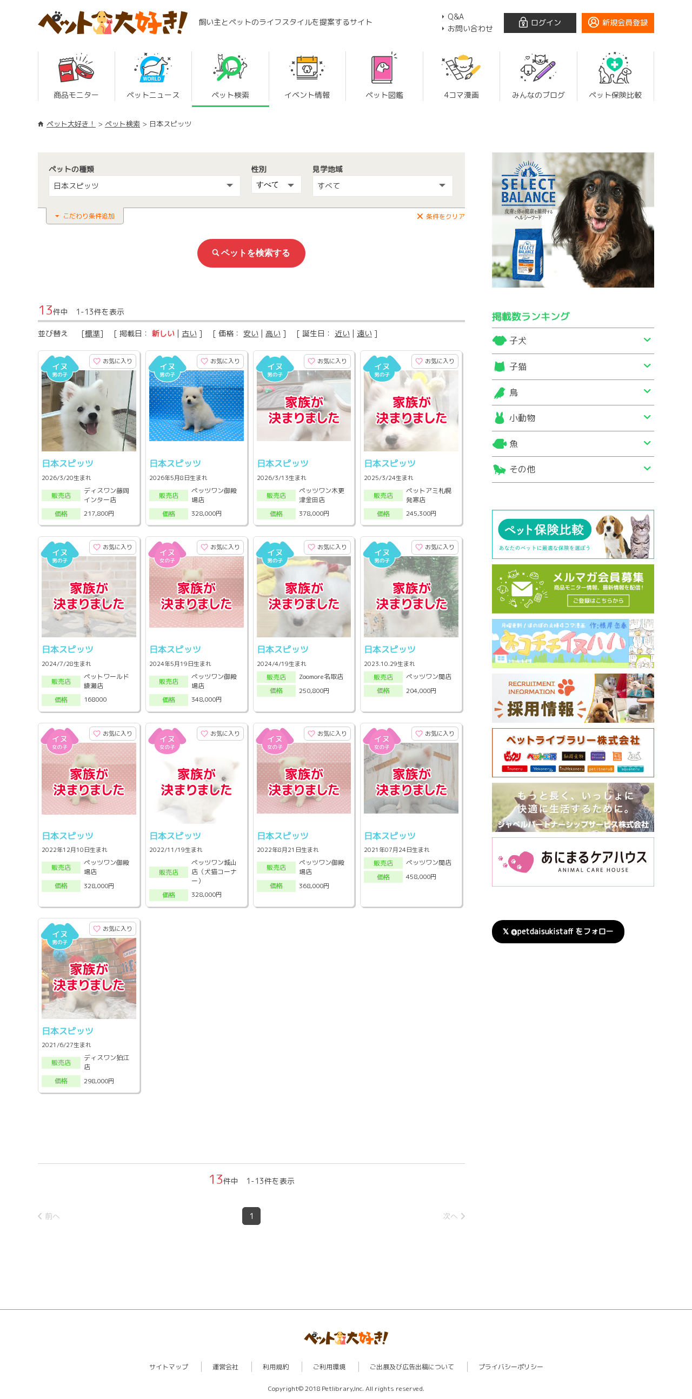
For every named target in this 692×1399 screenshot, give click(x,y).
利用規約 (276, 1366)
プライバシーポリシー (510, 1366)
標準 (92, 333)
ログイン (546, 22)
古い (189, 333)
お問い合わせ (470, 28)
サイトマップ (168, 1366)
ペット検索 (122, 124)
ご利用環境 (329, 1366)
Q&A (456, 16)
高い (273, 333)
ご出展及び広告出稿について (412, 1366)
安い (250, 333)
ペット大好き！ (71, 124)
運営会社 (225, 1366)
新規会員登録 (625, 22)
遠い (364, 333)
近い (342, 333)
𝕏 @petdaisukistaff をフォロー (558, 931)
